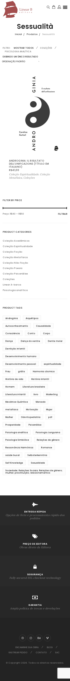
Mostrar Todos (24, 47)
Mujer (49, 409)
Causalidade (43, 325)
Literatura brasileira (34, 386)
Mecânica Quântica (16, 401)
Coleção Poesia (12, 268)
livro (36, 394)
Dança (9, 341)
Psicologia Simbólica (17, 439)
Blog (50, 647)
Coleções (46, 47)
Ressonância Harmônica (19, 447)
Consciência (12, 333)
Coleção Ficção (12, 251)
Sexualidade (38, 462)
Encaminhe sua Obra (27, 647)
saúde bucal (12, 455)
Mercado (41, 401)
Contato (41, 652)
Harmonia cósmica (44, 371)
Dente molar (55, 341)
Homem (10, 386)
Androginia (11, 318)
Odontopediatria (31, 417)
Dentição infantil (15, 348)
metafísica (11, 409)
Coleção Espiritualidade (18, 246)
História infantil (40, 379)
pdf (50, 417)
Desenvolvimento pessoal (20, 363)
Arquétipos (32, 318)
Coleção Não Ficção (15, 263)
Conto (31, 333)
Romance (46, 447)
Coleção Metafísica (15, 257)
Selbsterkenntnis (37, 455)
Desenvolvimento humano (21, 356)
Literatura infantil (15, 394)
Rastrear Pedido (18, 652)
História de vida (14, 379)
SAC (57, 652)
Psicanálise (35, 424)
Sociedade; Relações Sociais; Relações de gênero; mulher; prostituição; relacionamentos (33, 471)
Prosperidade (13, 424)
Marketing (52, 394)
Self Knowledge (14, 462)
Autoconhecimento (16, 325)
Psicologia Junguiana (48, 432)
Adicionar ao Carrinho (23, 174)
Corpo (46, 333)
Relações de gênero (48, 439)
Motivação (32, 409)
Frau (7, 371)
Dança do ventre (30, 341)
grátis (21, 371)
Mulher (9, 417)
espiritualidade (52, 363)
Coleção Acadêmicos (16, 240)
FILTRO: (7, 47)
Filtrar (62, 214)
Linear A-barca (12, 284)
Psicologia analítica (18, 51)
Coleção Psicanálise (15, 273)
